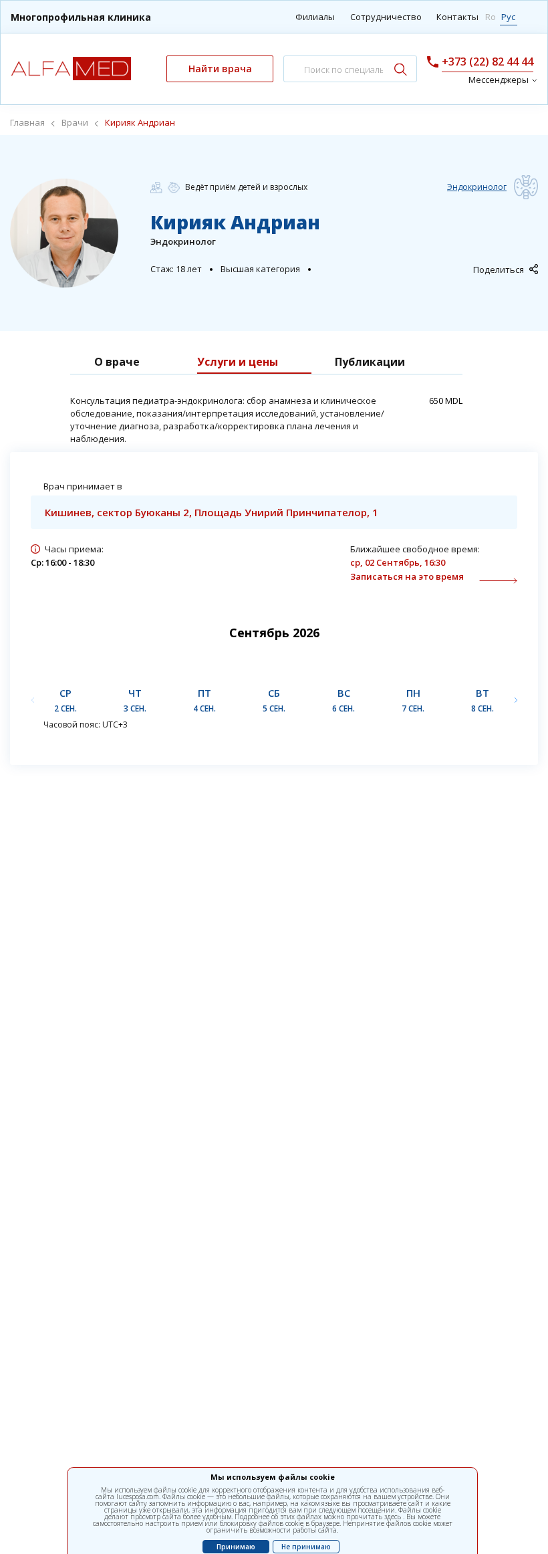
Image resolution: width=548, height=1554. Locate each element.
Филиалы (315, 17)
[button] (515, 699)
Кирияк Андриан (140, 122)
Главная (27, 122)
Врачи (74, 122)
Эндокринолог (477, 187)
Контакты (457, 17)
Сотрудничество (386, 17)
